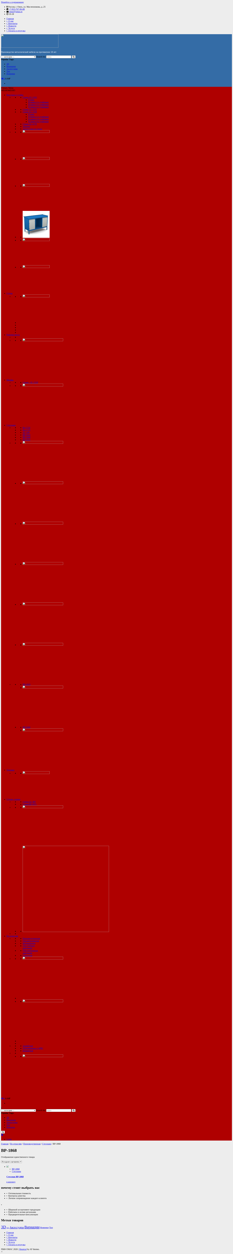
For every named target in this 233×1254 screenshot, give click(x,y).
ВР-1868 (26, 437)
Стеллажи (11, 425)
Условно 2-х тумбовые (38, 102)
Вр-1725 (26, 430)
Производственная (31, 938)
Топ (8, 71)
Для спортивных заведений (30, 951)
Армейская (28, 1046)
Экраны (26, 126)
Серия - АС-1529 (30, 382)
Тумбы (31, 100)
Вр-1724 (26, 427)
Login (9, 1139)
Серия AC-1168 (30, 112)
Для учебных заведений (29, 947)
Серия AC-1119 (30, 109)
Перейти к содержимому (12, 2)
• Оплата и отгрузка (15, 31)
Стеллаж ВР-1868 (15, 1177)
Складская (27, 955)
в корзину (11, 1182)
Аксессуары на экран (32, 129)
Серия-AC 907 (29, 802)
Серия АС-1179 (30, 124)
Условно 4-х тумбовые (38, 107)
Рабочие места (13, 335)
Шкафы (9, 380)
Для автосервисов (31, 941)
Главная (10, 18)
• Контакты (11, 23)
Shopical (23, 1249)
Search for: (41, 57)
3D (7, 64)
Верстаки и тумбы (14, 95)
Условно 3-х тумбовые (38, 104)
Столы (9, 293)
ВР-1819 (26, 684)
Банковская (28, 1051)
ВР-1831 (26, 440)
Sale (7, 1228)
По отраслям (12, 936)
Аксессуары (12, 69)
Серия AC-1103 (30, 97)
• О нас (10, 21)
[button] (8, 90)
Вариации (11, 66)
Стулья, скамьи (13, 799)
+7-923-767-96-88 (17, 9)
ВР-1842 (26, 435)
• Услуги (10, 28)
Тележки (10, 770)
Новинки (10, 74)
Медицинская (29, 943)
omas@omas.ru (15, 11)
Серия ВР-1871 (30, 804)
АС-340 (26, 432)
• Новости (11, 26)
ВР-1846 (26, 727)
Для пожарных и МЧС (33, 1048)
